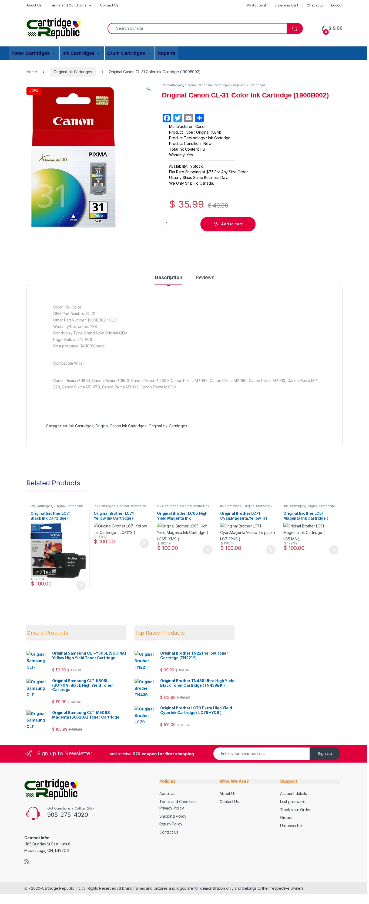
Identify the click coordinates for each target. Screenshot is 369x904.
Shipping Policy (172, 816)
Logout (337, 5)
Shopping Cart (286, 5)
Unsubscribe (291, 825)
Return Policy (170, 824)
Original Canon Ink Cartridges (207, 85)
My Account (256, 5)
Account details (293, 793)
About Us (34, 5)
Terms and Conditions (68, 5)
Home (31, 71)
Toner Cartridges (30, 53)
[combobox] (197, 28)
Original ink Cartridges (72, 71)
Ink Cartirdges (78, 53)
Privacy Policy (171, 808)
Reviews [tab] (205, 277)
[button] (148, 89)
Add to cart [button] (81, 585)
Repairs (166, 53)
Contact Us (109, 5)
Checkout (315, 5)
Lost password (293, 801)
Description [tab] (168, 277)
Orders (286, 817)
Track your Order (295, 809)
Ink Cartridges (172, 85)
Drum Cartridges (126, 53)
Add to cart (232, 224)
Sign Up (325, 753)
